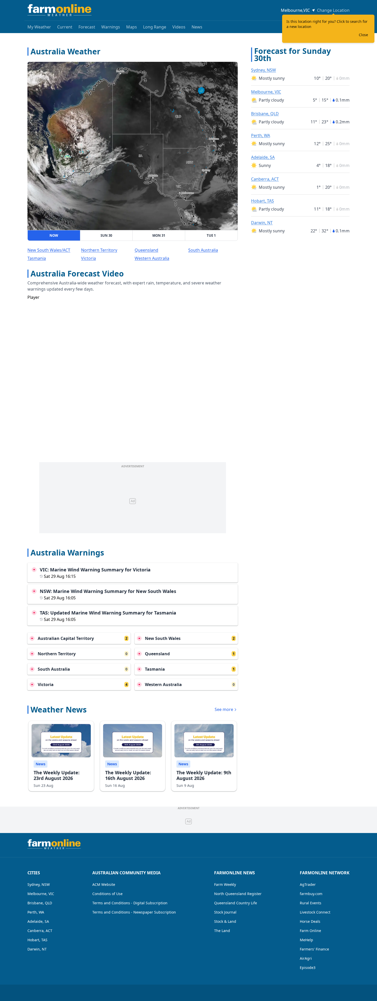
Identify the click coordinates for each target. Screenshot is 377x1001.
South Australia (203, 250)
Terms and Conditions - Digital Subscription (129, 902)
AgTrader (308, 884)
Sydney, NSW (263, 70)
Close (363, 34)
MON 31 (158, 235)
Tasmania (36, 258)
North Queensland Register (238, 893)
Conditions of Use (107, 893)
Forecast (86, 27)
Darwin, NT (262, 223)
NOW (53, 235)
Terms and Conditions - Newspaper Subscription (134, 912)
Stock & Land (225, 921)
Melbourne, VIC (266, 92)
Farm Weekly (225, 884)
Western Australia (152, 258)
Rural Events (310, 902)
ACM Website (103, 884)
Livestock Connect (315, 912)
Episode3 (307, 967)
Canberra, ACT (265, 179)
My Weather (39, 27)
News (197, 27)
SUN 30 (106, 235)
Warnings (110, 27)
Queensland (146, 250)
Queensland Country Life (235, 902)
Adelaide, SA (263, 157)
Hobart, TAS (262, 201)
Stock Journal (225, 912)
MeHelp (306, 939)
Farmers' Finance (314, 949)
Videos (178, 27)
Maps (131, 27)
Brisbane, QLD (265, 114)
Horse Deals (310, 921)
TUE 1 (211, 235)
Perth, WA (260, 135)
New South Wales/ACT (48, 250)
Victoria (88, 258)
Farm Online (310, 930)
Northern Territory (99, 250)
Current (64, 27)
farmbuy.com (311, 893)
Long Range (154, 27)
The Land (222, 930)
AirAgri (306, 958)
